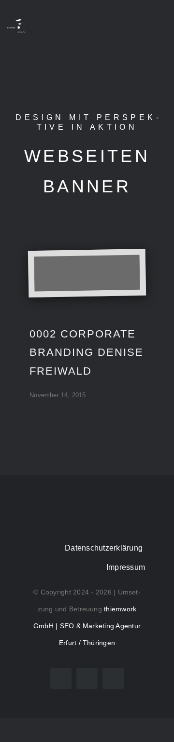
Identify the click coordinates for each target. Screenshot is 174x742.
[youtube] (61, 678)
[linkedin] (87, 678)
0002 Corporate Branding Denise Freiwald (86, 352)
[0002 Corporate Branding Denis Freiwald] (87, 273)
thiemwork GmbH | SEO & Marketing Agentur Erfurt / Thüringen (87, 626)
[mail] (113, 678)
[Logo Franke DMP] (16, 21)
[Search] (141, 26)
